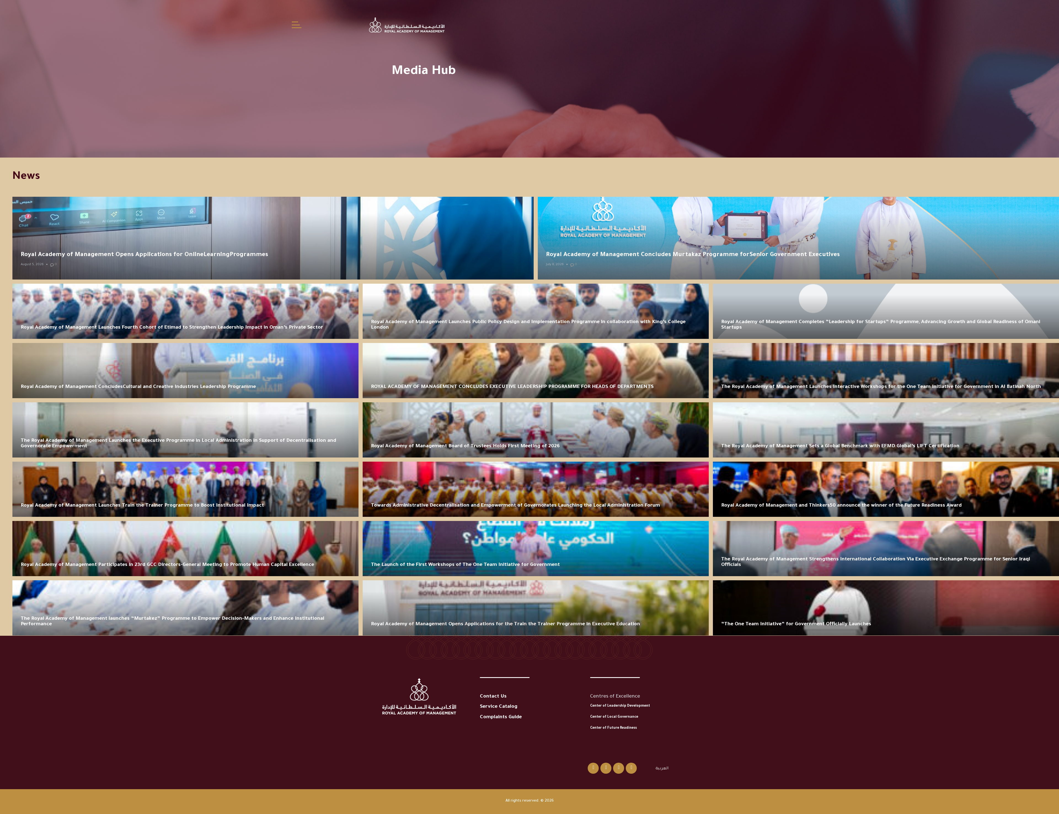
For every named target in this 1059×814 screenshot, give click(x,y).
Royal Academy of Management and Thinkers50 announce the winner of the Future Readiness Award (841, 506)
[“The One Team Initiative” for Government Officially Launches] (886, 607)
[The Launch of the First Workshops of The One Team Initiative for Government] (536, 548)
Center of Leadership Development (620, 706)
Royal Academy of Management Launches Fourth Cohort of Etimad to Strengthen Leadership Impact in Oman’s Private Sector (172, 328)
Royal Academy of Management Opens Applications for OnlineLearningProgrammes (144, 255)
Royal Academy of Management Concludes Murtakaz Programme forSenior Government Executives (693, 255)
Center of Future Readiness (613, 728)
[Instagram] (605, 768)
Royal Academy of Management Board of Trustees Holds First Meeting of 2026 (465, 446)
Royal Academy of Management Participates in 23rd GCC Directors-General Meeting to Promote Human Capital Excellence (167, 565)
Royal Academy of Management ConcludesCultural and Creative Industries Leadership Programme (138, 387)
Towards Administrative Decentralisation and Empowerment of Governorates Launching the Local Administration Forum (515, 506)
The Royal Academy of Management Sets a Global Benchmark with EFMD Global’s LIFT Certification (840, 446)
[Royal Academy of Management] (406, 25)
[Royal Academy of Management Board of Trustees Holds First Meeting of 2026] (536, 429)
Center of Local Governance (614, 717)
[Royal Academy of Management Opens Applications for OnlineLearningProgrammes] (273, 238)
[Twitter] (593, 768)
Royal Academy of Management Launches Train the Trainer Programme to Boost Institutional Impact (142, 506)
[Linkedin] (618, 768)
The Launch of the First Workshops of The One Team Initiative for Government (465, 565)
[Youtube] (631, 768)
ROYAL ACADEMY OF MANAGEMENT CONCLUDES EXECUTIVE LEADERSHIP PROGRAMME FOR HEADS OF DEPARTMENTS (512, 387)
